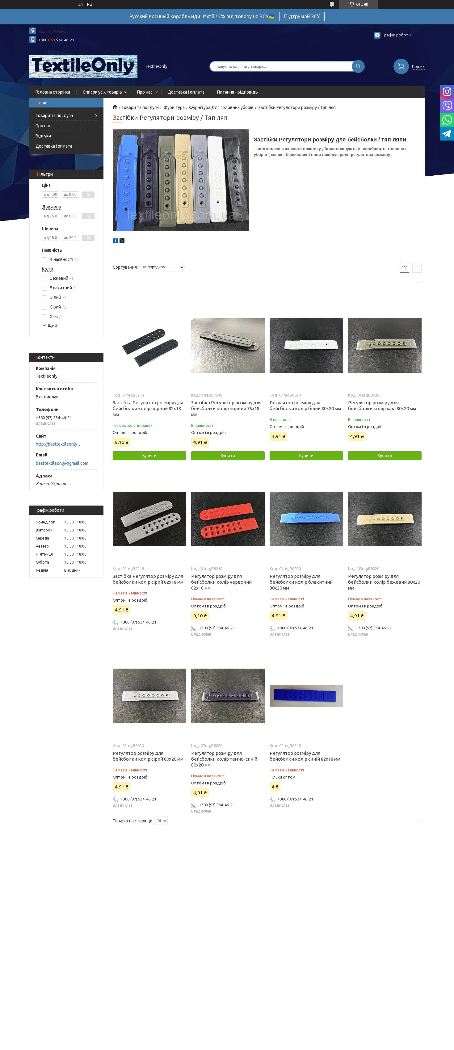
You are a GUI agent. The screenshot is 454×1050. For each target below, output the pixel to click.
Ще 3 (52, 325)
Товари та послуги (54, 115)
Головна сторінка (53, 92)
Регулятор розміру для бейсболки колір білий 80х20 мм (305, 405)
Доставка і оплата (186, 92)
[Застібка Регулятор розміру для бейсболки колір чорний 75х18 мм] (227, 345)
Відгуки (43, 135)
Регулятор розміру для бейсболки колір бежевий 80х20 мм (384, 581)
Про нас (145, 92)
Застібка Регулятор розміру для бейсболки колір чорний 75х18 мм (226, 408)
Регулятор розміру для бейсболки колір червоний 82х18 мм (221, 581)
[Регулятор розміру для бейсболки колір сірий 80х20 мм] (149, 696)
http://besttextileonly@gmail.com (60, 444)
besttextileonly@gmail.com (62, 463)
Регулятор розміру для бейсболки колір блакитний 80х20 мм (301, 581)
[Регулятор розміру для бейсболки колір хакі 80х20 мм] (384, 345)
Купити (149, 455)
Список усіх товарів (102, 92)
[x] (122, 241)
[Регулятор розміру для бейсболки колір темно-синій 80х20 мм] (227, 696)
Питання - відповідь (237, 92)
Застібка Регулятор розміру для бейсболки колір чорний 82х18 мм (148, 408)
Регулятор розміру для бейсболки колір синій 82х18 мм (305, 756)
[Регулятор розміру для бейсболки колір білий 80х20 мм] (306, 345)
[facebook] (115, 241)
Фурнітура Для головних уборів (221, 107)
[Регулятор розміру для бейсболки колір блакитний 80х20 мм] (306, 519)
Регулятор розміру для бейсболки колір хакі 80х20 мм (382, 405)
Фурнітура (174, 107)
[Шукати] (358, 66)
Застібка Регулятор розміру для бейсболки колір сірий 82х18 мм (148, 579)
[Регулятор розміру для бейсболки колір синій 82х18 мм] (306, 696)
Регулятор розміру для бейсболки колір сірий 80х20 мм (148, 756)
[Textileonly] (83, 65)
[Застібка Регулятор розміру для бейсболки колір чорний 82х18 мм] (149, 345)
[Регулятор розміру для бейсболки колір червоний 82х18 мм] (227, 519)
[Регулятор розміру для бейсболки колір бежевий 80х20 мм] (384, 519)
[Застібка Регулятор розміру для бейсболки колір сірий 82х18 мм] (149, 519)
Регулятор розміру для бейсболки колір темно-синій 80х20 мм (224, 758)
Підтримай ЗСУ (302, 16)
